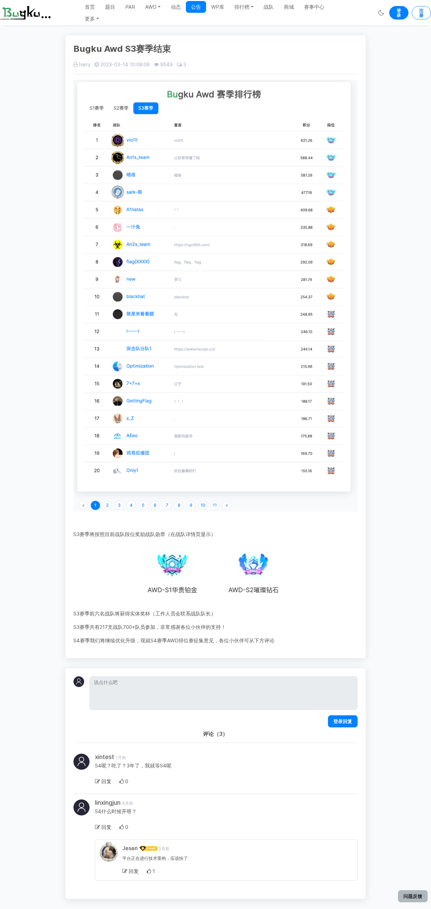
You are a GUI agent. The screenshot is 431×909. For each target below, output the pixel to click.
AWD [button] (151, 7)
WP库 (217, 7)
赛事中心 (314, 7)
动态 (176, 7)
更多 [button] (90, 18)
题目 (110, 7)
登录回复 (342, 721)
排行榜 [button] (242, 7)
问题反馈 (412, 896)
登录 (399, 13)
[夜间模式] (381, 12)
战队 (269, 7)
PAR (130, 7)
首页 (90, 7)
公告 (196, 7)
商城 (289, 7)
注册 (421, 13)
